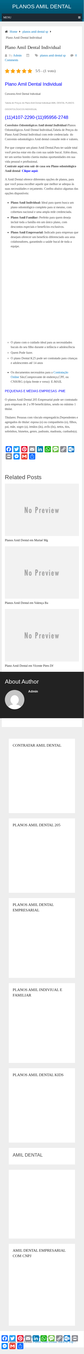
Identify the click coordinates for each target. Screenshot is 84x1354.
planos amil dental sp (53, 55)
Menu (7, 17)
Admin (17, 55)
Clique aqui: (30, 170)
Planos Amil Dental (41, 6)
